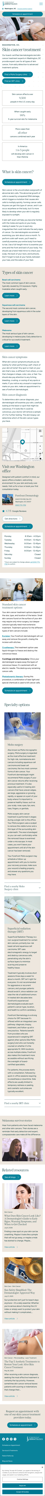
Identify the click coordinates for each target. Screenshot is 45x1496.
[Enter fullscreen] (40, 430)
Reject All (22, 1485)
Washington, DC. (10, 9)
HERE (37, 459)
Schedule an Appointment (11, 1445)
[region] (22, 444)
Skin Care (7, 1286)
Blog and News (7, 1461)
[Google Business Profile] (15, 1439)
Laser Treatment (30, 1358)
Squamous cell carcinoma (13, 305)
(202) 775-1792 (20, 505)
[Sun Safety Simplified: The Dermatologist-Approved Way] (23, 1270)
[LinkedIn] (7, 1439)
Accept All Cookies (22, 1492)
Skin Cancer (8, 1212)
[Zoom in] (40, 446)
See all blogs (10, 1177)
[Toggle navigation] (41, 4)
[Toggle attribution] (40, 458)
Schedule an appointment (22, 14)
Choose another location (24, 8)
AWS (32, 459)
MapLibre (26, 459)
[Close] (42, 1467)
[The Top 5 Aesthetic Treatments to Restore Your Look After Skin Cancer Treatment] (23, 1342)
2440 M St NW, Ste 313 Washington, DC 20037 (23, 500)
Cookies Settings (22, 1479)
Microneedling (19, 1358)
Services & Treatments (10, 1450)
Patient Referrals (8, 1456)
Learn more (9, 295)
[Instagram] (11, 1439)
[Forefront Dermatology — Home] (9, 4)
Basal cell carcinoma (11, 280)
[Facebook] (3, 1439)
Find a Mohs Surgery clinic (16, 74)
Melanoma (6, 330)
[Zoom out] (40, 449)
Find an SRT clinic (12, 81)
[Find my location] (40, 453)
